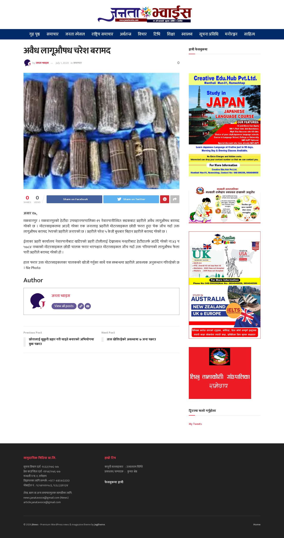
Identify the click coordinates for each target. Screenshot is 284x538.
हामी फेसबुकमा (198, 49)
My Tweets (195, 424)
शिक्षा (171, 34)
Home (257, 524)
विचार (142, 34)
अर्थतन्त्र (125, 34)
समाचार (53, 34)
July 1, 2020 (62, 63)
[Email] (88, 306)
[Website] (81, 306)
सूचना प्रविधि (208, 34)
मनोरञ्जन (231, 34)
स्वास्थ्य (187, 34)
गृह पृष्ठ (34, 34)
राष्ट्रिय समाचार (102, 34)
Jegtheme (99, 524)
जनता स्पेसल (75, 34)
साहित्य (249, 34)
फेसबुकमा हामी (114, 482)
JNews (35, 524)
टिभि (156, 34)
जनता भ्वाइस (42, 63)
